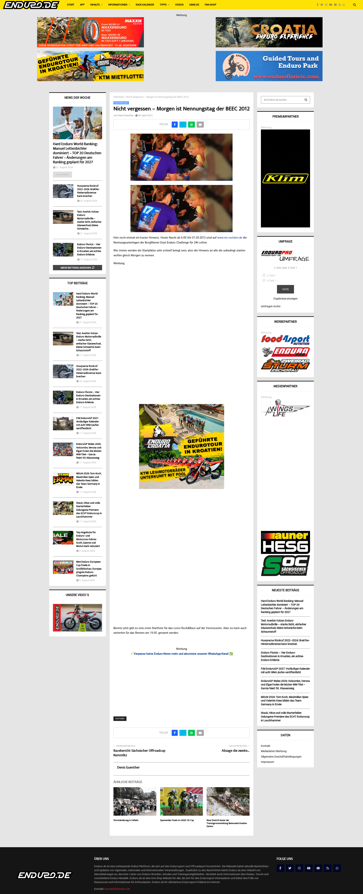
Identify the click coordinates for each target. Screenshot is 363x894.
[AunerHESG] (285, 552)
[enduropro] (285, 355)
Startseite (118, 96)
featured (120, 719)
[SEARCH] (306, 100)
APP (82, 4)
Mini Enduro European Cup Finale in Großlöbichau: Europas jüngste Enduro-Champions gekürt (89, 569)
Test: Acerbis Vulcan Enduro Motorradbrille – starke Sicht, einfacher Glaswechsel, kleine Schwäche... (89, 220)
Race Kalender (145, 4)
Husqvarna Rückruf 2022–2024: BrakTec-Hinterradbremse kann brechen (88, 191)
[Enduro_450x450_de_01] (181, 446)
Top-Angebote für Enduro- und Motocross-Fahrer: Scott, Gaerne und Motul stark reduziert (88, 539)
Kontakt (265, 745)
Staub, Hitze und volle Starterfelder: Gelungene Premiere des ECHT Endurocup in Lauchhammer (89, 510)
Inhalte (95, 4)
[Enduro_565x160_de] (90, 53)
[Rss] (341, 4)
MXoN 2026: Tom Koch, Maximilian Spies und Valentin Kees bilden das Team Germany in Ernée (89, 480)
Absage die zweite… (236, 750)
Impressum (267, 761)
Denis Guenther (125, 115)
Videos (179, 4)
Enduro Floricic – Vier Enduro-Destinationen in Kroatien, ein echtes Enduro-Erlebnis (89, 250)
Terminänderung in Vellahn (125, 820)
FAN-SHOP (210, 4)
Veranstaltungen (121, 103)
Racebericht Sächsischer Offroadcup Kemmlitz (139, 753)
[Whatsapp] (345, 4)
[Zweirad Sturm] (285, 371)
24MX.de (194, 4)
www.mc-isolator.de (229, 237)
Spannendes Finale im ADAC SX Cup (177, 820)
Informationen (117, 4)
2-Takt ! (271, 275)
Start (70, 4)
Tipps (163, 4)
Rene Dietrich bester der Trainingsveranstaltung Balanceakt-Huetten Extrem (227, 823)
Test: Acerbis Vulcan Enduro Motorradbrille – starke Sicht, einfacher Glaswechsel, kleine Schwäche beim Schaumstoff (88, 342)
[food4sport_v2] (285, 345)
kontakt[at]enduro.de (117, 888)
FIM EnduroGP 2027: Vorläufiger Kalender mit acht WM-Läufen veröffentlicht (87, 424)
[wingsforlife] (285, 415)
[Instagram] (327, 4)
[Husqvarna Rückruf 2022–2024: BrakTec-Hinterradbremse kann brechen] (63, 191)
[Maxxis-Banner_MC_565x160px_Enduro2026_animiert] (90, 19)
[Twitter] (322, 4)
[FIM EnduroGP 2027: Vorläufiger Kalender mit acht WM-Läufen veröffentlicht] (63, 423)
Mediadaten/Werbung (274, 751)
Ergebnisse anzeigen (286, 298)
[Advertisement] (181, 683)
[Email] (336, 4)
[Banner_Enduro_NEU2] (269, 53)
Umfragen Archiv (271, 306)
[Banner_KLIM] (285, 226)
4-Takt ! (271, 280)
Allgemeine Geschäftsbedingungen (281, 756)
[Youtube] (331, 4)
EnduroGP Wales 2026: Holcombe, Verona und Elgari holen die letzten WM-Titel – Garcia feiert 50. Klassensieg (88, 451)
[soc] (285, 575)
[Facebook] (318, 4)
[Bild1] (269, 19)
